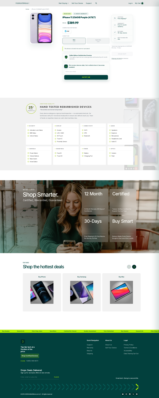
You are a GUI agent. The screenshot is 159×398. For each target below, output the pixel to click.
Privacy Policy (128, 345)
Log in (130, 3)
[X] (133, 394)
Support (89, 3)
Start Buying (63, 3)
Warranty (90, 348)
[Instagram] (126, 394)
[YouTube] (122, 394)
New (74, 40)
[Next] (134, 267)
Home (27, 9)
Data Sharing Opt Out (131, 353)
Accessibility (128, 351)
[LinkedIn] (129, 394)
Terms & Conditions (130, 348)
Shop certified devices (30, 356)
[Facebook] (136, 394)
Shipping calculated (117, 58)
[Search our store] (96, 3)
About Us (108, 345)
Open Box (98, 40)
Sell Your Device (77, 3)
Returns (89, 351)
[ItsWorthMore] (22, 3)
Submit (56, 377)
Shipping (90, 353)
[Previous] (129, 267)
